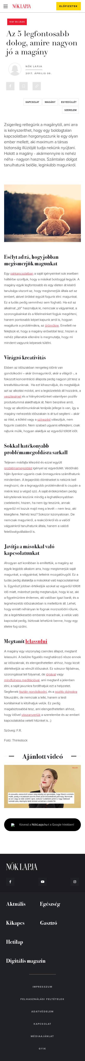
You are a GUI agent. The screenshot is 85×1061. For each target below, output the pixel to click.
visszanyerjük (30, 715)
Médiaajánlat (42, 1036)
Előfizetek (68, 6)
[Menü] (5, 6)
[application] (42, 786)
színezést (44, 420)
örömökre (52, 325)
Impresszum (42, 986)
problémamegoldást (18, 468)
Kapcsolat (42, 1023)
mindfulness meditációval (21, 680)
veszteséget (12, 396)
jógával (51, 674)
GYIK (42, 1048)
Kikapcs (15, 922)
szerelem (70, 110)
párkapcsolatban (21, 274)
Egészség (50, 903)
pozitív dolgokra (66, 692)
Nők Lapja (21, 6)
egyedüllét (69, 102)
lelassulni (36, 641)
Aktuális (16, 903)
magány (50, 102)
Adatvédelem (42, 1011)
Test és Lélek (17, 22)
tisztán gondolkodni (33, 692)
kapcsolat (32, 102)
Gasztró (48, 922)
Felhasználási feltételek (42, 999)
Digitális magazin (26, 960)
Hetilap (14, 941)
